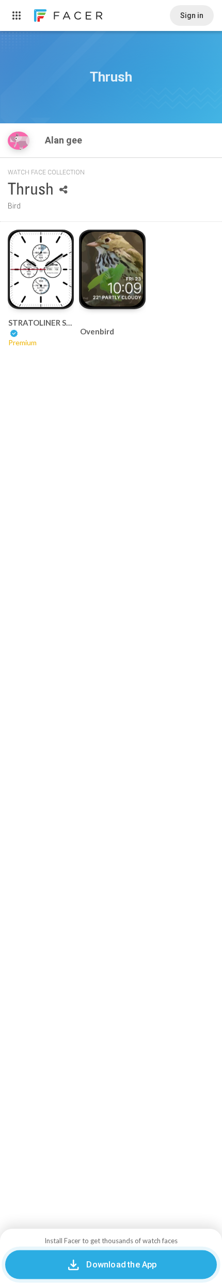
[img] (18, 141)
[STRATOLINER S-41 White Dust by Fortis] (41, 269)
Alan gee (64, 140)
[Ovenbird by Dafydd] (113, 269)
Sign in (191, 15)
